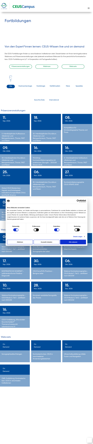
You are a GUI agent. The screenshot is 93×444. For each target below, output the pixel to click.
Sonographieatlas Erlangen (12, 354)
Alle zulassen (73, 242)
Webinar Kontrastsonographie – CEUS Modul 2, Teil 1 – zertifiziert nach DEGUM (14, 298)
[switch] (36, 229)
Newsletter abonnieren (76, 419)
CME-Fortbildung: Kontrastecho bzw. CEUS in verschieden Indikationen (13, 381)
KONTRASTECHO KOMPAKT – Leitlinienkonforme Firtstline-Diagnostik (13, 273)
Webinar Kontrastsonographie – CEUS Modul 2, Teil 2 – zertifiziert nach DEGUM (76, 298)
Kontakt (39, 424)
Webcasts (73, 66)
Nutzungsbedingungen (56, 424)
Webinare (46, 66)
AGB (45, 424)
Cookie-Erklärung (82, 424)
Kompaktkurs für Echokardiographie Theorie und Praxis (75, 130)
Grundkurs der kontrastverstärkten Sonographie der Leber (41, 249)
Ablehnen (20, 242)
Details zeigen (77, 236)
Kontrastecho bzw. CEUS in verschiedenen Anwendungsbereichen (43, 356)
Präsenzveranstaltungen (21, 66)
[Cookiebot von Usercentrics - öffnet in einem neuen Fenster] (78, 201)
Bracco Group (83, 427)
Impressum (73, 427)
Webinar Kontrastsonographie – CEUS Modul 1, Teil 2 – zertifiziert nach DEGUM (76, 273)
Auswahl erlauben (46, 242)
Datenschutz (70, 424)
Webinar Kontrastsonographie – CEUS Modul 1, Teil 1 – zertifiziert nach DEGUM (14, 249)
